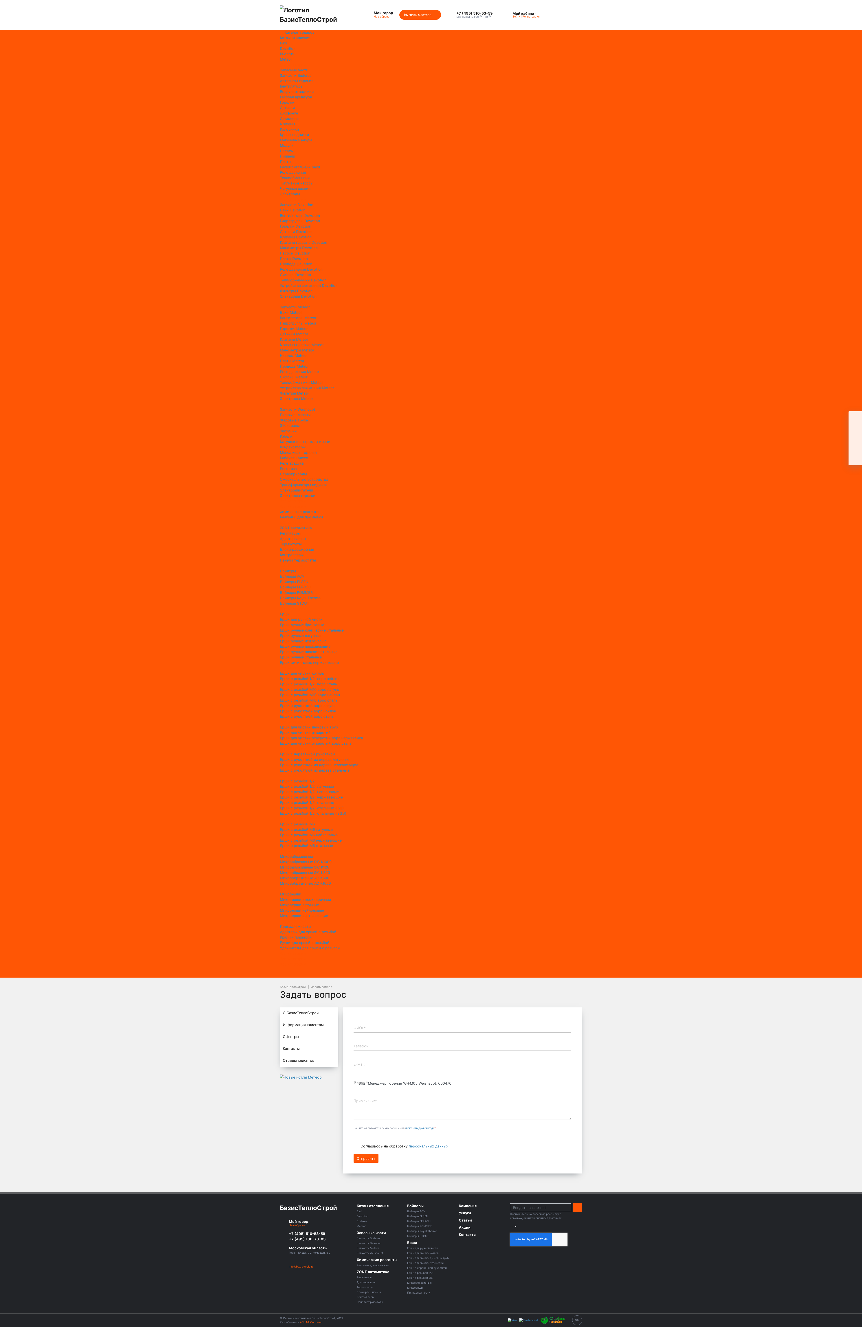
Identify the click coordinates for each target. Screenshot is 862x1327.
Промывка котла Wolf (382, 490)
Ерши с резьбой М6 (297, 824)
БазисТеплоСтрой (308, 1208)
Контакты (371, 953)
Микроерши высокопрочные (305, 899)
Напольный (373, 668)
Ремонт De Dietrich (379, 845)
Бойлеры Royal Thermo (300, 598)
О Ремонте (372, 748)
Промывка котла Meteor (384, 528)
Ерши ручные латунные (300, 635)
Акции (368, 905)
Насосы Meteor (293, 355)
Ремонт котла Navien (381, 377)
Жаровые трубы (294, 420)
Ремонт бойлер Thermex (384, 151)
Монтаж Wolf (374, 441)
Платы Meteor (292, 361)
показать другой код (419, 1128)
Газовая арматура (296, 97)
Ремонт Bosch (375, 829)
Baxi (283, 43)
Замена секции (376, 91)
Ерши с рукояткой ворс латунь (307, 705)
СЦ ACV (370, 883)
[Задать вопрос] (855, 458)
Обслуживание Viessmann (386, 592)
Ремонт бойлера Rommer (385, 210)
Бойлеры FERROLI (295, 587)
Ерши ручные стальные (301, 657)
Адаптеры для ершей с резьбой (308, 932)
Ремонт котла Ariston (381, 328)
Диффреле (289, 113)
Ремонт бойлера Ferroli (383, 194)
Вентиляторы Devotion (300, 215)
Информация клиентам (303, 1024)
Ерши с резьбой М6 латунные (306, 829)
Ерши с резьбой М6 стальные (306, 845)
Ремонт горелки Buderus (384, 258)
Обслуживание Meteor (382, 630)
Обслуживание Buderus (383, 581)
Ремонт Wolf (374, 824)
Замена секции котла (382, 754)
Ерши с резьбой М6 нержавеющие (311, 840)
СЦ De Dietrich (376, 888)
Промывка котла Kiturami (385, 522)
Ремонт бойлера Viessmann (387, 231)
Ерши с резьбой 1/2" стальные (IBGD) (313, 813)
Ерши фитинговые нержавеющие (309, 662)
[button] (476, 13)
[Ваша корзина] (574, 14)
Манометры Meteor (297, 350)
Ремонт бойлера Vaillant (384, 226)
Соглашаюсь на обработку (404, 1146)
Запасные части (294, 70)
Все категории (293, 64)
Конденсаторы (293, 447)
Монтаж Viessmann (379, 436)
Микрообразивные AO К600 (304, 878)
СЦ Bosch (371, 878)
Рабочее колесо (294, 458)
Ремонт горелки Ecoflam (385, 274)
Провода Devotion (296, 264)
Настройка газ (376, 565)
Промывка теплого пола (384, 555)
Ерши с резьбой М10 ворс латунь (309, 689)
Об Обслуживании (379, 695)
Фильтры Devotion (296, 291)
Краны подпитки (294, 134)
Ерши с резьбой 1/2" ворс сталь (308, 684)
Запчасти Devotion (296, 204)
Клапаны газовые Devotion (303, 242)
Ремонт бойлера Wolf (382, 237)
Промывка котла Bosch (383, 468)
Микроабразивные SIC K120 (304, 867)
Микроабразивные (296, 856)
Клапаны (287, 124)
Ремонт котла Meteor (381, 371)
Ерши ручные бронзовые (302, 625)
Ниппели (287, 156)
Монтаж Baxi (374, 404)
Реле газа (288, 468)
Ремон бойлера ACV (381, 145)
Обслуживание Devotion (384, 614)
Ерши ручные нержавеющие (305, 646)
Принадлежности (295, 926)
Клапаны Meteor (294, 339)
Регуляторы (290, 533)
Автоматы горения (296, 81)
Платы (285, 161)
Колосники (289, 129)
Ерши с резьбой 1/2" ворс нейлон (309, 678)
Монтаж (370, 398)
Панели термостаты (298, 560)
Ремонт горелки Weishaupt (386, 312)
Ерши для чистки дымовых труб (309, 727)
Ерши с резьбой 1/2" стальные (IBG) (312, 808)
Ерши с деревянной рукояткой (307, 754)
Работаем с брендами (382, 37)
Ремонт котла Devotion (383, 355)
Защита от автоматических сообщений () (395, 1128)
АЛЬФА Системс (310, 1322)
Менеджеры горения (298, 452)
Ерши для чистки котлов (302, 673)
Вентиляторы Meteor (298, 318)
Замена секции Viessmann (386, 102)
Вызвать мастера (418, 15)
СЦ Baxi (370, 862)
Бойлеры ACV (292, 576)
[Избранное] (554, 14)
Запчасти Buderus (295, 75)
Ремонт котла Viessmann (384, 388)
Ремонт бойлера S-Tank (384, 215)
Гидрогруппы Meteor (298, 323)
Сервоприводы (293, 474)
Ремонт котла (375, 318)
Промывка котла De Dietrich (388, 501)
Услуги (369, 75)
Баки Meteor (291, 312)
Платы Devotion (294, 258)
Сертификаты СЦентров (384, 64)
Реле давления (293, 172)
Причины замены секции (385, 802)
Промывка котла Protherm (386, 517)
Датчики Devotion (296, 231)
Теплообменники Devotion (303, 280)
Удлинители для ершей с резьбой (310, 948)
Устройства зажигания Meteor (307, 388)
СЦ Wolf (370, 872)
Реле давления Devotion (301, 269)
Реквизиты (372, 54)
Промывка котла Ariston (384, 511)
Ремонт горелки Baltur (382, 253)
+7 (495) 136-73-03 (307, 1239)
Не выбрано (382, 16)
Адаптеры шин (293, 538)
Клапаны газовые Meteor (302, 344)
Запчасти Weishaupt (297, 409)
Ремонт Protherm (378, 840)
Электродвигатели (296, 490)
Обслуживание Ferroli (382, 619)
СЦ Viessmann (375, 867)
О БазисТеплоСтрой (381, 32)
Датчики (287, 107)
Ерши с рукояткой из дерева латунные (314, 759)
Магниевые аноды (296, 140)
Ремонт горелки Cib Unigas (387, 264)
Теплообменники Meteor (301, 382)
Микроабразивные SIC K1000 (306, 862)
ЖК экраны (290, 425)
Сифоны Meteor (294, 377)
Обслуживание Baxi (380, 587)
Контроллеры (291, 555)
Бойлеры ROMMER (296, 592)
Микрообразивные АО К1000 (305, 883)
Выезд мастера (376, 86)
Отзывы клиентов (378, 48)
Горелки (287, 102)
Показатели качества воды (387, 808)
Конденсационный (379, 662)
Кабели (286, 436)
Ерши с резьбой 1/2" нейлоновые (309, 792)
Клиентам (371, 678)
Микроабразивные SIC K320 (305, 872)
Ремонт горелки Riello (382, 301)
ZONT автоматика (296, 528)
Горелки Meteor (294, 328)
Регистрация (531, 16)
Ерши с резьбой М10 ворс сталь (308, 700)
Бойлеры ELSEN (294, 581)
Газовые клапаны (295, 414)
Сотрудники (374, 43)
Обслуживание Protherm (384, 641)
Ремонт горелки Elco (381, 280)
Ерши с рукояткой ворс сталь (307, 716)
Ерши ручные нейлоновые (303, 641)
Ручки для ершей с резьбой (304, 942)
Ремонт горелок (377, 248)
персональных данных (428, 1146)
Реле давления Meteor (299, 371)
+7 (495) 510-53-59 (307, 1233)
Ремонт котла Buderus (382, 323)
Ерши (285, 614)
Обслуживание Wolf (380, 651)
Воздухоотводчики (297, 91)
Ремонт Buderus (377, 813)
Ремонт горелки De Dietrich (387, 269)
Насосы (287, 151)
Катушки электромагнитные (305, 441)
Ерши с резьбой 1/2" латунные (307, 786)
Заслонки (288, 431)
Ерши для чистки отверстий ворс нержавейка (321, 738)
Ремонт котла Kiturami (382, 366)
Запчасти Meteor (295, 307)
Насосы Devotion (295, 253)
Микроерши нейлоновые (302, 910)
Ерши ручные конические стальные (312, 630)
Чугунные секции (295, 188)
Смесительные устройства (304, 479)
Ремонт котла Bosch (380, 339)
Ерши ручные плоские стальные (308, 651)
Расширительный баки (300, 167)
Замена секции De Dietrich (386, 118)
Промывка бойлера (380, 458)
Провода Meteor (294, 366)
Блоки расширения (297, 549)
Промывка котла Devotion (386, 538)
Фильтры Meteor (294, 393)
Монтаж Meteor (376, 431)
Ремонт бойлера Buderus (385, 172)
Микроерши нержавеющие (304, 915)
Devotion (287, 48)
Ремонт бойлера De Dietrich (387, 177)
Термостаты (291, 544)
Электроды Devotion (298, 296)
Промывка (372, 452)
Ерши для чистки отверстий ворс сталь (316, 743)
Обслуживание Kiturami (384, 625)
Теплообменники (295, 177)
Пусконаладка (375, 657)
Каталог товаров (300, 32)
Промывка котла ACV (382, 506)
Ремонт (369, 81)
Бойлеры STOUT (294, 603)
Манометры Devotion (299, 248)
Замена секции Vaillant (383, 129)
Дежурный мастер (379, 684)
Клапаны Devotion (296, 237)
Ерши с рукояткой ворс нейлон (308, 711)
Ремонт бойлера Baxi (381, 161)
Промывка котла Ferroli (383, 495)
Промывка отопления (382, 549)
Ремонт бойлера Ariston (384, 156)
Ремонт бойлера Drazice (384, 183)
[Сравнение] (564, 14)
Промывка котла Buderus (385, 474)
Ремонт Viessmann (379, 818)
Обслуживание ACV (380, 603)
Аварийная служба (379, 689)
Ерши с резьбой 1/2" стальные (307, 802)
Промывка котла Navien (384, 533)
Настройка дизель (379, 571)
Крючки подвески (296, 937)
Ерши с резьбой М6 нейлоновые (309, 835)
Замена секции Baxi (380, 134)
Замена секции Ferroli (382, 124)
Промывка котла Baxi (382, 485)
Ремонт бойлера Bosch (383, 167)
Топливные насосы (296, 183)
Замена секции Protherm (385, 113)
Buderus (287, 54)
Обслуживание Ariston (382, 646)
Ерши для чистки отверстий (305, 732)
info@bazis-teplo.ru (301, 1266)
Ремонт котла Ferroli (381, 361)
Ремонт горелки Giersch (384, 291)
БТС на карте (375, 969)
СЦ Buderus (373, 856)
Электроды (290, 194)
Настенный (373, 673)
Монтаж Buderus (377, 414)
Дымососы (289, 118)
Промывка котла (378, 463)
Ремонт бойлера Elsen (382, 188)
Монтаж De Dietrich (380, 420)
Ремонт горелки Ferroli (383, 285)
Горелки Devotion (295, 226)
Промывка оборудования (385, 544)
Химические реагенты (299, 511)
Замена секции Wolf (381, 107)
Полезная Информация (383, 894)
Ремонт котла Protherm (383, 382)
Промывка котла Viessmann (387, 479)
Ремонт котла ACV (379, 344)
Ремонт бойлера (377, 140)
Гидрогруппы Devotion (300, 221)
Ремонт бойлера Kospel (383, 199)
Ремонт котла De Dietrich (385, 350)
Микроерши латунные (299, 905)
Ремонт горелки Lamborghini (388, 296)
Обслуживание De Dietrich (386, 608)
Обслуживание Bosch (382, 598)
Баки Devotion (292, 210)
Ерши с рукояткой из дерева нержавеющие (319, 765)
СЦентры (371, 851)
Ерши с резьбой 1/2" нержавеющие (311, 797)
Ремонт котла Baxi (379, 334)
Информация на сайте (382, 59)
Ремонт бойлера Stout (382, 221)
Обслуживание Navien (382, 635)
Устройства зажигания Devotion (308, 285)
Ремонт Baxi (373, 835)
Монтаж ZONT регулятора (386, 447)
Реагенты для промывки (301, 517)
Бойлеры (288, 571)
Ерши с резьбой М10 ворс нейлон (310, 695)
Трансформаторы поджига (303, 485)
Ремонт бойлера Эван (382, 242)
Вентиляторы (291, 86)
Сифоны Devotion (295, 274)
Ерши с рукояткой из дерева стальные (315, 770)
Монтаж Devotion (378, 425)
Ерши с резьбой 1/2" (298, 781)
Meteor (286, 59)
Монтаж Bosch (376, 409)
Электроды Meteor (296, 398)
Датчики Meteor (294, 334)
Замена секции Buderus (384, 97)
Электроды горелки (297, 495)
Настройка (373, 560)
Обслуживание (376, 576)
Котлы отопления (295, 37)
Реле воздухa (292, 463)
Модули (287, 145)
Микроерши (290, 894)
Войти (516, 16)
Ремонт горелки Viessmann (387, 307)
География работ (378, 70)
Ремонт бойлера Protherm (386, 204)
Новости (370, 899)
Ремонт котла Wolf (379, 393)
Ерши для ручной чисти (301, 619)
